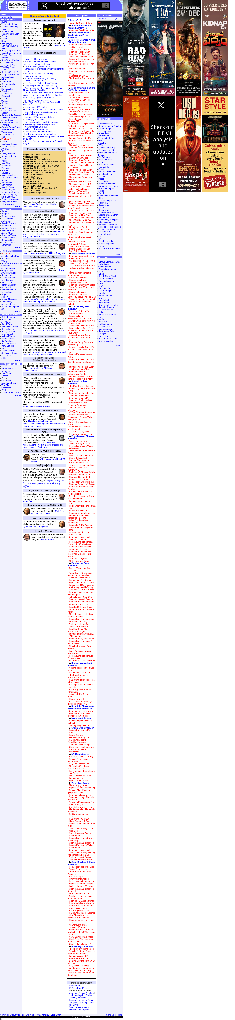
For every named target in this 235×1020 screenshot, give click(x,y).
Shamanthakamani (107, 314)
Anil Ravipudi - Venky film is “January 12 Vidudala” (81, 262)
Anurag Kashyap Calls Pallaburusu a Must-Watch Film (80, 337)
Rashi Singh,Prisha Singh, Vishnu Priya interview (79, 35)
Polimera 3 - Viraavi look (80, 434)
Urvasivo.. (6, 371)
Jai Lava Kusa (105, 295)
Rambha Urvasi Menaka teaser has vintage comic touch (79, 553)
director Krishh (47, 539)
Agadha (102, 143)
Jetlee (101, 191)
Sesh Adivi (6, 319)
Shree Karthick (8, 338)
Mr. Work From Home (108, 186)
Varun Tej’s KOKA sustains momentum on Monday (81, 574)
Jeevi (3, 358)
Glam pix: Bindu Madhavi (80, 400)
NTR (101, 271)
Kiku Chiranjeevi (106, 128)
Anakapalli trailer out (78, 958)
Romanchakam (105, 124)
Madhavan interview (81, 718)
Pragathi (5, 214)
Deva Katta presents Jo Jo (81, 455)
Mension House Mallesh (109, 227)
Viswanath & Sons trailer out (82, 660)
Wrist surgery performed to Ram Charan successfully (81, 969)
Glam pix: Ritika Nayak (79, 537)
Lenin (100, 162)
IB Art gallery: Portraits (79, 988)
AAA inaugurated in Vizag (81, 587)
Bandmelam (104, 210)
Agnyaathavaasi (106, 281)
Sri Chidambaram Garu (109, 248)
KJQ (100, 145)
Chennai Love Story (107, 150)
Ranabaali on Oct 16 (33, 81)
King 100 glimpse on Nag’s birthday (40, 85)
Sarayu (4, 211)
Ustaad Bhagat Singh (108, 215)
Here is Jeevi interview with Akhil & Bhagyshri (44, 253)
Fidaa (101, 312)
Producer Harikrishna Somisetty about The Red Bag (82, 295)
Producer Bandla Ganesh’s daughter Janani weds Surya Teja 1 (81, 349)
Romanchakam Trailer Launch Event (78, 93)
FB (88, 20)
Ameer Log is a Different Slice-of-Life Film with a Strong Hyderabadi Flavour (43, 96)
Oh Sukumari (104, 157)
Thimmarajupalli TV (107, 200)
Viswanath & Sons (107, 138)
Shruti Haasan (8, 216)
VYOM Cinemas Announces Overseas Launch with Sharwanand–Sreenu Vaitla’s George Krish (81, 416)
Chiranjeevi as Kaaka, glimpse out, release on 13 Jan (80, 196)
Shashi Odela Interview (82, 728)
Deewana (102, 176)
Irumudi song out (77, 778)
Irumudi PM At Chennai (79, 174)
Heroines (5, 253)
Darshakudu (104, 300)
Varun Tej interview (80, 783)
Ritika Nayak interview (82, 946)
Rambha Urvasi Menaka (109, 126)
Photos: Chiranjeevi (77, 292)
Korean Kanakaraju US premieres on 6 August (79, 714)
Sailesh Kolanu (8, 317)
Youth (101, 207)
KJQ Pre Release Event (80, 795)
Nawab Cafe (104, 231)
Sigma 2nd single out (79, 510)
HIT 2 (4, 366)
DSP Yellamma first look (80, 807)
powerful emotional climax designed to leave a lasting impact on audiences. (44, 300)
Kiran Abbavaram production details (40, 112)
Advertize (4, 1015)
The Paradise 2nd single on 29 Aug (40, 83)
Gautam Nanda (106, 310)
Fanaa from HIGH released (81, 585)
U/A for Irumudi (76, 313)
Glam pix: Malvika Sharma (81, 256)
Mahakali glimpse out (34, 114)
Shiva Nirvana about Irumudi (82, 299)
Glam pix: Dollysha (77, 558)
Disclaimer (56, 1015)
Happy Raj (103, 203)
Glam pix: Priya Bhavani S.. (81, 131)
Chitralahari (6, 292)
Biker (100, 198)
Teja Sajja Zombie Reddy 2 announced (42, 122)
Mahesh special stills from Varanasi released (80, 615)
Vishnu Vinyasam (106, 229)
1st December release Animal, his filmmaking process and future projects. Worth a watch (43, 444)
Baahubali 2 (104, 326)
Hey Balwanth (104, 234)
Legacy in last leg (32, 76)
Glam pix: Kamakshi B (79, 578)
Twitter (82, 20)
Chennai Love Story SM (80, 944)
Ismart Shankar (8, 285)
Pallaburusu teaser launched (82, 913)
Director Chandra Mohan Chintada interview (82, 41)
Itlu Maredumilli (8, 368)
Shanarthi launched (78, 458)
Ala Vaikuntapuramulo (11, 263)
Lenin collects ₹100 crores (81, 886)
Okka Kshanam (106, 278)
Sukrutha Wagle (8, 235)
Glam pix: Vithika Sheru (79, 215)
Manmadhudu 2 (8, 289)
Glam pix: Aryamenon (78, 395)
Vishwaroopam (105, 329)
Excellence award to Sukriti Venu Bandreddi (81, 497)
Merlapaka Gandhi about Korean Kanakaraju (80, 767)
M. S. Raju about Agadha (80, 561)
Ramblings (72, 993)
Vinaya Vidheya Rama (109, 262)
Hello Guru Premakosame (104, 265)
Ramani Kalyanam (106, 183)
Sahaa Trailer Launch (79, 49)
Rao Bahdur (103, 167)
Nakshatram (104, 302)
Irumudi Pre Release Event (81, 367)
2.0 (2, 309)
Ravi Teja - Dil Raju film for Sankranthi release (81, 125)
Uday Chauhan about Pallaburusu (78, 521)
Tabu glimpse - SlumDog (80, 597)
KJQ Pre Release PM (79, 764)
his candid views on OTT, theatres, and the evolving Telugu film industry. (43, 234)
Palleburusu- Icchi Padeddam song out (77, 741)
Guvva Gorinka (106, 341)
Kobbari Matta (105, 324)
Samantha (6, 245)
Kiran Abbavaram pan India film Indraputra (81, 593)
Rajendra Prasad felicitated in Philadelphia (81, 492)
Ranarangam (7, 275)
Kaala (101, 319)
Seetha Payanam (106, 243)
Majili (3, 294)
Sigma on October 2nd (79, 311)
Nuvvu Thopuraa (9, 299)
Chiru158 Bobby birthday (80, 859)
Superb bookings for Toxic (36, 100)
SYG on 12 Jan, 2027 (79, 431)
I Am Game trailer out (79, 893)
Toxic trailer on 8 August (80, 857)
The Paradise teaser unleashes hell (78, 676)
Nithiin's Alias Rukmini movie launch (79, 760)
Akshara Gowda (8, 228)
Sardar (4, 376)
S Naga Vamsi (8, 331)
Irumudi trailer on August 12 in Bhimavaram (81, 635)
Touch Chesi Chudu (108, 276)
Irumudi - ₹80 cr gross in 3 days (39, 117)
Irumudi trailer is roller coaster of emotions (78, 516)
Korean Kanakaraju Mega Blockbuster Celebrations (80, 543)
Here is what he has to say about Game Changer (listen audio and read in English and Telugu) (44, 423)
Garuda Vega (105, 290)
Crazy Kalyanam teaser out (81, 843)
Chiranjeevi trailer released (81, 325)
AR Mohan (6, 322)
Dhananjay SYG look (34, 119)
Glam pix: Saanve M (78, 398)
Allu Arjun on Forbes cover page (39, 73)
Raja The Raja (105, 160)
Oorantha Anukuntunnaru (8, 266)
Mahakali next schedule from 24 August (79, 274)
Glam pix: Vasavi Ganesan (81, 599)
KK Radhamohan (9, 329)
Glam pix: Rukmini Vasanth (81, 162)
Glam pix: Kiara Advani (79, 160)
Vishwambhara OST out (35, 127)
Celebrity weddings (77, 998)
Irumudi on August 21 (79, 956)
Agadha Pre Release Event (81, 582)
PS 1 (3, 390)
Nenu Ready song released (81, 867)
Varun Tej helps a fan (79, 910)
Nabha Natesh (8, 238)
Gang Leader (7, 270)
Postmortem (74, 986)
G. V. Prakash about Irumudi (82, 265)
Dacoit (101, 193)
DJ (100, 317)
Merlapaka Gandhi (9, 327)
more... (119, 254)
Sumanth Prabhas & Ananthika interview (79, 26)
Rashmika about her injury (81, 756)
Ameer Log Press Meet (79, 230)
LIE (100, 298)
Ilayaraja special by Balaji (81, 1000)
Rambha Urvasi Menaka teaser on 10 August (79, 630)
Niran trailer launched (79, 879)
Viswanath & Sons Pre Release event (79, 533)
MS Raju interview (80, 754)
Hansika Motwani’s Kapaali (81, 607)
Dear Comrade (8, 277)
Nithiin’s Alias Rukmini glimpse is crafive (79, 791)
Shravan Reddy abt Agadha (81, 638)
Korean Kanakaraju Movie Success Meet (80, 657)
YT (77, 20)
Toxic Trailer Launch (78, 626)
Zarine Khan (7, 233)
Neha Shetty (7, 218)
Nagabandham (105, 174)
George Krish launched (79, 460)
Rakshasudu (7, 280)
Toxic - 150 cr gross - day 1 (37, 66)
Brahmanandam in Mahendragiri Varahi (77, 372)
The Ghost (6, 385)
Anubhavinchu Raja (10, 256)
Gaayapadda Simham (108, 195)
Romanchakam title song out (82, 513)
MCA (101, 286)
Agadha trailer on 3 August (81, 883)
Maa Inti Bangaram (107, 172)
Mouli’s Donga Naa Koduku (81, 776)
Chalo (101, 274)
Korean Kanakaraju (107, 148)
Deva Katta (6, 355)
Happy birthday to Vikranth (81, 903)
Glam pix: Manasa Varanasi (81, 901)
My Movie (73, 1005)
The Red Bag (104, 131)
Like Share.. (7, 373)
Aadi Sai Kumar (8, 343)
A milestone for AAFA (79, 369)
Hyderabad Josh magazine (35, 526)
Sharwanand (7, 334)
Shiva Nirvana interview (83, 253)
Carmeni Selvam (106, 212)
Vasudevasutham (106, 164)
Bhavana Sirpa (8, 240)
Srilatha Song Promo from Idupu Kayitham (44, 93)
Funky (101, 246)
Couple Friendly (105, 241)
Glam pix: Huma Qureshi (80, 155)
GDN (100, 140)
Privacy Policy (42, 1015)
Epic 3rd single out (77, 251)
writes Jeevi (28, 501)
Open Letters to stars (79, 1007)
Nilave (101, 236)
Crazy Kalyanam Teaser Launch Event (79, 834)
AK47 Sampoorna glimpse (81, 937)
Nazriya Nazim (8, 350)
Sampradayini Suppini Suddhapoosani (108, 220)
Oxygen (102, 334)
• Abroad (102, 19)
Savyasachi (104, 288)
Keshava (103, 322)
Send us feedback (114, 1015)
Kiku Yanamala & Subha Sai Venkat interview (81, 89)
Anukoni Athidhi (8, 273)
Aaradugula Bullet (107, 331)
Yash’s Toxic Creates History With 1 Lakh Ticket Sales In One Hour (43, 89)
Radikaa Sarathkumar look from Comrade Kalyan (81, 207)
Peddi (101, 179)
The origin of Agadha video (81, 949)
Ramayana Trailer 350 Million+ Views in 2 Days (79, 820)
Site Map (30, 1015)
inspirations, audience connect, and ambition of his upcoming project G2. (44, 353)
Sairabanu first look (78, 441)
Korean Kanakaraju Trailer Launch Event (80, 846)
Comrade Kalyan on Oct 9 (81, 443)
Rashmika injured (77, 876)
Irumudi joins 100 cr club (35, 107)
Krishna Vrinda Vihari (11, 392)
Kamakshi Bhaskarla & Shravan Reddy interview (81, 707)
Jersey (4, 297)
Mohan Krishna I (9, 336)
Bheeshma (6, 258)
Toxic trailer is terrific (78, 624)
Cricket (89, 995)
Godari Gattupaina (106, 188)
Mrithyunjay (103, 217)
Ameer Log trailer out (78, 479)
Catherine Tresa (8, 242)
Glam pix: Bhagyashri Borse (81, 285)
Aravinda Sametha (107, 269)
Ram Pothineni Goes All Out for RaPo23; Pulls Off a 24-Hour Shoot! (81, 330)
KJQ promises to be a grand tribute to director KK (81, 702)
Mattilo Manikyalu (76, 995)
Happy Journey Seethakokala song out (78, 736)
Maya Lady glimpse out (80, 785)
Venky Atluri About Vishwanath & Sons (77, 242)
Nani (3, 348)
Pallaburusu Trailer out (79, 672)
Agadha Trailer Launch (79, 780)
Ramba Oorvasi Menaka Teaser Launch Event (79, 547)
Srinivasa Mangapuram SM (81, 802)
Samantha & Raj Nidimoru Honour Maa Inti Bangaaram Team (81, 527)
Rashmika (6, 226)
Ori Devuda (6, 380)
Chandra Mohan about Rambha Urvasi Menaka (79, 247)
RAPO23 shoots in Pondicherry (77, 750)
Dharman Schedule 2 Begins (82, 484)
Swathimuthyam (8, 383)
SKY (100, 239)
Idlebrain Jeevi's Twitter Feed (44, 16)
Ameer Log (103, 133)
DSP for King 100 (77, 804)
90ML (4, 261)
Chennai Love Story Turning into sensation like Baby (81, 853)
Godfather (6, 388)
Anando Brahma (106, 307)
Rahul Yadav (7, 324)
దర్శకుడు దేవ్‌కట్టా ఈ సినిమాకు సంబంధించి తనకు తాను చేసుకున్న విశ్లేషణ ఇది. (43, 483)
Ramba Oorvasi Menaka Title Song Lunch (79, 45)
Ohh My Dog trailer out (79, 725)
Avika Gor (6, 221)
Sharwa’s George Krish (79, 477)
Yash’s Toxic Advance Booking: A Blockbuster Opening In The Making (39, 132)
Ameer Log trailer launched (81, 465)
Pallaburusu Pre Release (80, 580)
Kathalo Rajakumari (108, 338)
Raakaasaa (103, 205)
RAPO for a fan (76, 258)
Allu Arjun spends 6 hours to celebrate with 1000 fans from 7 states (81, 932)
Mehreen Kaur (7, 230)
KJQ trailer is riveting (79, 965)
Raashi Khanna (8, 223)
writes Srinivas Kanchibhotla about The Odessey (39, 205)
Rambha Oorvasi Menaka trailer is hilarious (44, 109)
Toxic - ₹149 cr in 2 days (35, 59)
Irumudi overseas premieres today (40, 61)
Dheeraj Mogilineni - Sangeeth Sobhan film (78, 281)
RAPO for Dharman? (78, 277)
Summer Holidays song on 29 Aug (40, 78)
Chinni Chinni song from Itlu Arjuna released (81, 322)
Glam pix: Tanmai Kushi (79, 213)
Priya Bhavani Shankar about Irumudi (79, 428)
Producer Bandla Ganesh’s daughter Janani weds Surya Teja (81, 362)
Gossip (101, 169)
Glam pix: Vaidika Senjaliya (81, 148)
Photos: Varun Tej (77, 699)
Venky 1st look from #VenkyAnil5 (78, 468)
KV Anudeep (7, 341)
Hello (101, 283)
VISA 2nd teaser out (78, 463)
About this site (17, 1015)
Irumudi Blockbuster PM (80, 138)
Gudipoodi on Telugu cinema (82, 1002)
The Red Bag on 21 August (81, 386)
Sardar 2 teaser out (78, 869)
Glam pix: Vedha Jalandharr (81, 210)
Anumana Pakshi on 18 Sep (37, 64)
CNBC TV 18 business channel (47, 512)
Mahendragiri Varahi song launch (39, 124)
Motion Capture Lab (107, 224)
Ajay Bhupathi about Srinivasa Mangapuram (78, 916)
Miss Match (6, 282)
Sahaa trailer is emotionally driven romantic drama (81, 60)
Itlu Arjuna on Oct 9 (78, 227)
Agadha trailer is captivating (82, 788)
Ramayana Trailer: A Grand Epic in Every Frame (81, 906)
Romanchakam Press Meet (81, 203)
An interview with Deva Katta (36, 407)
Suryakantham (8, 304)
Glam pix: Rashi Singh (79, 52)
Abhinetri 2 (6, 287)
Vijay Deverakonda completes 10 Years (77, 926)
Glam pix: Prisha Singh (79, 54)
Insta (72, 20)
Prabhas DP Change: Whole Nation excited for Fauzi (81, 473)
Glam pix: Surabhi (77, 539)
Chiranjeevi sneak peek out (81, 747)
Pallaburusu (103, 136)
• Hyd (114, 19)
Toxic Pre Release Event (80, 170)
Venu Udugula (7, 346)
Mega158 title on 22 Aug (80, 220)
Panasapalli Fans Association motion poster (80, 317)
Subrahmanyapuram (10, 306)
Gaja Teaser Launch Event (81, 590)
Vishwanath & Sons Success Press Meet (77, 404)
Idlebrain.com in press (79, 1009)
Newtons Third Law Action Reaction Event (80, 897)
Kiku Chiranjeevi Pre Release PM (78, 120)
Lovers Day (6, 301)
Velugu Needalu (86, 993)
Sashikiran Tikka (9, 353)
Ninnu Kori (103, 336)
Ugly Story (103, 181)
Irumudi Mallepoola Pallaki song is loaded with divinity (80, 377)
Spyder (102, 293)
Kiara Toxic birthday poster (81, 881)
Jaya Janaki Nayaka (108, 305)
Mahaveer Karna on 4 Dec (36, 129)
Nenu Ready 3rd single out (81, 482)
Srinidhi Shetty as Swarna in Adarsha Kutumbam (81, 952)
